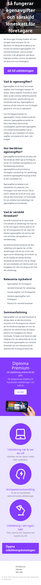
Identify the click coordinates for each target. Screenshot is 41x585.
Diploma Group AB (19, 577)
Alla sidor (19, 572)
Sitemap (19, 569)
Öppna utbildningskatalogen (20, 548)
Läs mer (20, 392)
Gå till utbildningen (21, 71)
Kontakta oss (20, 567)
